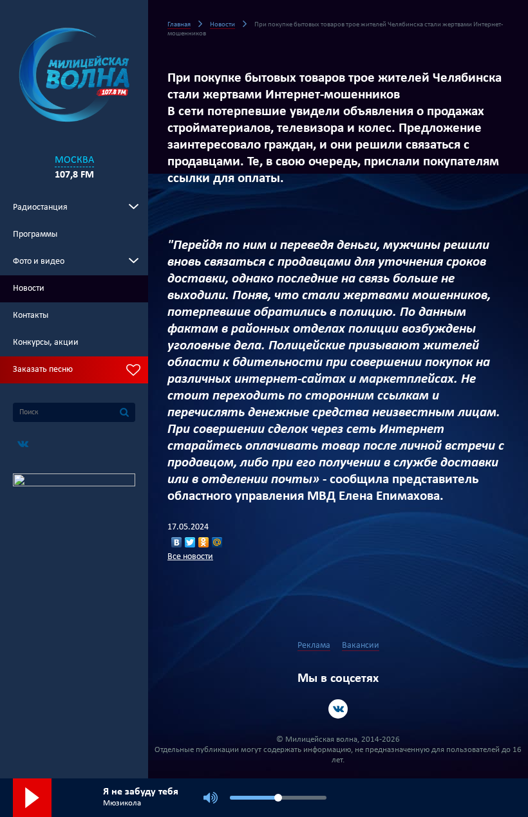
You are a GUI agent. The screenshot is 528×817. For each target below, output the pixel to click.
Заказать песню (43, 369)
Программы (35, 234)
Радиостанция (40, 207)
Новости (28, 288)
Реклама (313, 645)
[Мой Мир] (217, 542)
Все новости (190, 557)
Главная (179, 24)
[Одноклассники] (204, 542)
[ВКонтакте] (177, 542)
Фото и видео (38, 261)
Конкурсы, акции (46, 342)
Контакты (30, 315)
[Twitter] (190, 542)
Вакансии (360, 645)
